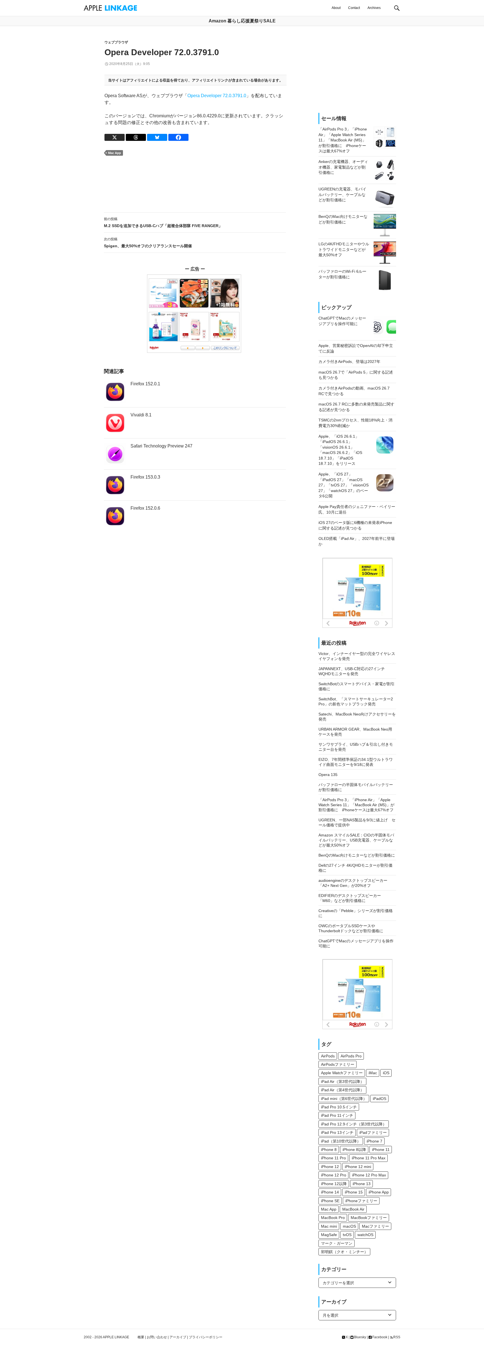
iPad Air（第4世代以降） (342, 1090)
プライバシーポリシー (205, 1337)
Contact (354, 8)
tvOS (347, 1234)
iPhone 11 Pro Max (368, 1158)
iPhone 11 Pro (333, 1158)
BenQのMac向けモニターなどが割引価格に (356, 855)
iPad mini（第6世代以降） (344, 1098)
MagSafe (329, 1234)
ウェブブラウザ (116, 42)
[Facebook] (178, 137)
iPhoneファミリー (361, 1201)
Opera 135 (328, 774)
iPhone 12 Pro (333, 1175)
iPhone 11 (381, 1149)
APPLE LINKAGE (116, 1337)
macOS (349, 1226)
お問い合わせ (157, 1337)
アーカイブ (177, 1337)
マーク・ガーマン (336, 1243)
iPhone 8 (329, 1149)
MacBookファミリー (369, 1217)
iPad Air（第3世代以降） (342, 1081)
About (336, 8)
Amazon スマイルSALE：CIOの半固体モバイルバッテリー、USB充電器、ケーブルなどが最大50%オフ (356, 840)
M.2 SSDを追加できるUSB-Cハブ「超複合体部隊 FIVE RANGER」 (163, 222)
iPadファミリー (373, 1132)
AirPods (328, 1056)
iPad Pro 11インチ (337, 1115)
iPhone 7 (374, 1141)
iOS (386, 1073)
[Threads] (136, 137)
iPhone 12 (330, 1166)
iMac (373, 1073)
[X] (114, 137)
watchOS (365, 1234)
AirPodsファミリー (337, 1064)
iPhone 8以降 (354, 1149)
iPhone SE (330, 1201)
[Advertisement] (195, 184)
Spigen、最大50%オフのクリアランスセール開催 (148, 242)
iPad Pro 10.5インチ (339, 1107)
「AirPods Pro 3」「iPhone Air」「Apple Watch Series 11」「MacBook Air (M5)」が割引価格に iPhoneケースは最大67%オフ (356, 805)
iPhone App (379, 1192)
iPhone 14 (330, 1192)
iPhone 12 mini (358, 1166)
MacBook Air (353, 1209)
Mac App (114, 153)
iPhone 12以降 (334, 1183)
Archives (374, 8)
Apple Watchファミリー (342, 1073)
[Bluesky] (157, 137)
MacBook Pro (333, 1217)
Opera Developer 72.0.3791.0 (216, 95)
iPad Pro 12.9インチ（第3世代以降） (354, 1124)
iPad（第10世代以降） (341, 1141)
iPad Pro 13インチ (337, 1132)
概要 (141, 1337)
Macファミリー (375, 1226)
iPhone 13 (362, 1183)
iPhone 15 (354, 1192)
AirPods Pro (351, 1056)
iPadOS (379, 1098)
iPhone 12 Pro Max (369, 1175)
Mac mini (329, 1226)
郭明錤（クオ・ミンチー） (344, 1252)
